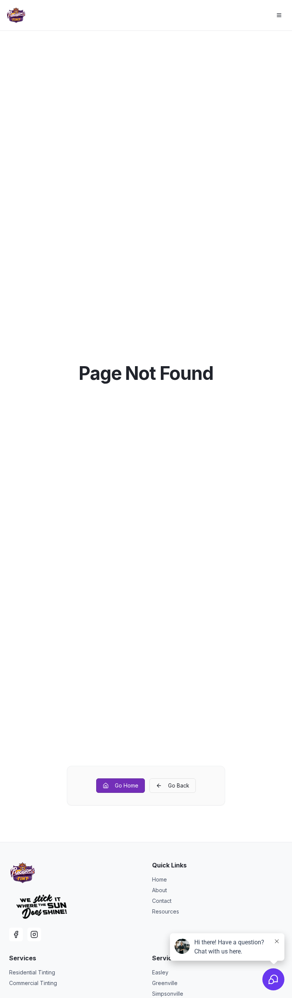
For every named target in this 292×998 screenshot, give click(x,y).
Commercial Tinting (33, 983)
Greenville (165, 983)
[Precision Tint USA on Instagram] (34, 934)
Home (159, 879)
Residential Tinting (32, 972)
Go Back (178, 785)
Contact (161, 901)
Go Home (126, 785)
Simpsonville (167, 993)
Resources (165, 911)
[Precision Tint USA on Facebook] (16, 934)
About (159, 890)
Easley (160, 972)
